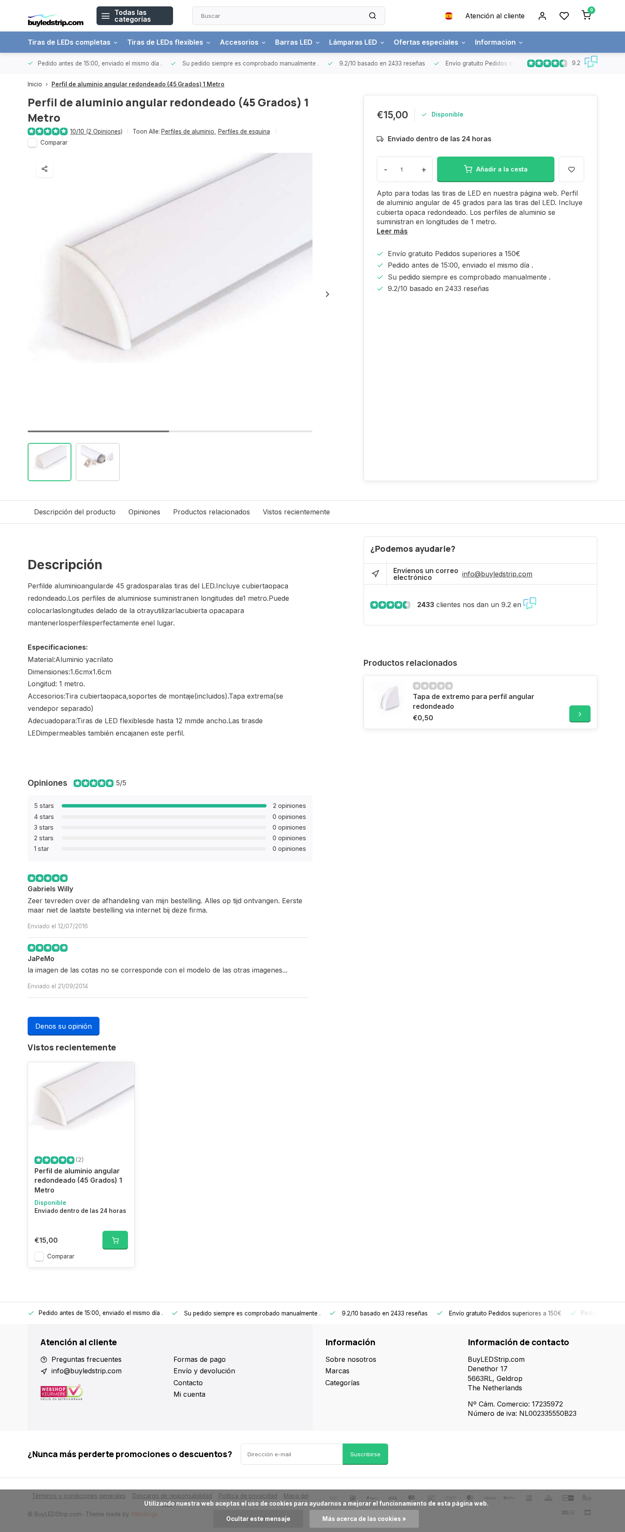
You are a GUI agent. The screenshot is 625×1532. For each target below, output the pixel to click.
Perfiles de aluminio (188, 131)
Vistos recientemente (296, 512)
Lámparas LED (353, 42)
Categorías (342, 1382)
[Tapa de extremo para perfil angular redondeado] (387, 699)
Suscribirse (365, 1454)
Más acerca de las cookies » (364, 1518)
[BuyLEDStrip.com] (56, 16)
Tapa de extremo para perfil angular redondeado (473, 701)
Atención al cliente (495, 15)
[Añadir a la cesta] (115, 1240)
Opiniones (144, 512)
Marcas (337, 1371)
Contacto (188, 1382)
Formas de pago (199, 1359)
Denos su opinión (63, 1026)
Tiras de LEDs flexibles (165, 42)
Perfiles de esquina (244, 131)
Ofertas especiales (426, 42)
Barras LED (293, 42)
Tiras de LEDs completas (69, 42)
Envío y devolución (204, 1371)
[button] (327, 294)
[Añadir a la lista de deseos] (121, 1075)
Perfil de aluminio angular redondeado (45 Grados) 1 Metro (137, 84)
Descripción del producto (75, 512)
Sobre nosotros (350, 1359)
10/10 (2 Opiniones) (96, 131)
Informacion (495, 42)
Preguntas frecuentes (86, 1359)
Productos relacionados (211, 512)
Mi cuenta (189, 1394)
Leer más (392, 231)
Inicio (35, 84)
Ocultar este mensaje (258, 1518)
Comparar (54, 142)
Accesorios (239, 42)
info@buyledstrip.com (497, 574)
